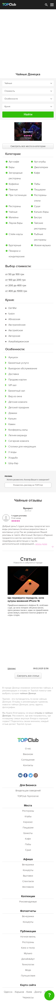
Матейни (14, 217)
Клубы (28, 816)
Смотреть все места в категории (28, 146)
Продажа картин (17, 379)
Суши (37, 206)
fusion (11, 313)
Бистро (38, 217)
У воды (12, 452)
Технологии (28, 964)
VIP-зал (12, 385)
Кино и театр (28, 948)
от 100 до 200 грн (15, 279)
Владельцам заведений (28, 790)
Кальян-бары (41, 211)
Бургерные (15, 245)
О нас (28, 748)
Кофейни (14, 184)
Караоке (28, 822)
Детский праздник (18, 407)
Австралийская (17, 324)
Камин (11, 424)
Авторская (14, 336)
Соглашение (28, 760)
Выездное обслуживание (22, 368)
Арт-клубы (40, 161)
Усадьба (13, 457)
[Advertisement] (28, 39)
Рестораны (15, 206)
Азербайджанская (18, 341)
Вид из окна (15, 396)
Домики (12, 413)
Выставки (28, 876)
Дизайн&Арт (28, 959)
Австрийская (15, 330)
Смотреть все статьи (28, 675)
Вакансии (28, 754)
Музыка (28, 953)
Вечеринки (28, 864)
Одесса (8, 991)
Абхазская (14, 319)
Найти (28, 114)
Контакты (28, 765)
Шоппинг (12, 668)
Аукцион (13, 357)
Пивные (13, 189)
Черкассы (28, 997)
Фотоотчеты (28, 911)
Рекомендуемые (28, 901)
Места (28, 805)
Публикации (28, 931)
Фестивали (28, 887)
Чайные (13, 211)
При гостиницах (18, 195)
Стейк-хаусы (16, 234)
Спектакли (28, 881)
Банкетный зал (16, 390)
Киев (29, 991)
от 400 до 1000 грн (16, 291)
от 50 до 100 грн (14, 274)
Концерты (28, 870)
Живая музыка (42, 245)
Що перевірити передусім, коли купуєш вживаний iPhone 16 (26, 599)
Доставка (13, 374)
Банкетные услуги (18, 362)
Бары (11, 167)
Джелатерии (41, 167)
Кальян (12, 418)
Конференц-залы (18, 429)
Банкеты (28, 833)
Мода (28, 970)
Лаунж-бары (16, 223)
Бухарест (28, 508)
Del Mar (12, 308)
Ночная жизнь (28, 936)
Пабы (37, 184)
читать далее (41, 544)
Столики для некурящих (22, 446)
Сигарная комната (18, 441)
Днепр (38, 991)
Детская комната (17, 401)
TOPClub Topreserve (28, 796)
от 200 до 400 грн (15, 285)
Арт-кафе (14, 161)
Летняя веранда (17, 435)
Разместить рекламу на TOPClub (28, 485)
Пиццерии (40, 189)
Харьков (19, 991)
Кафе (37, 172)
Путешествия (28, 975)
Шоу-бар (13, 463)
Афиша (28, 859)
